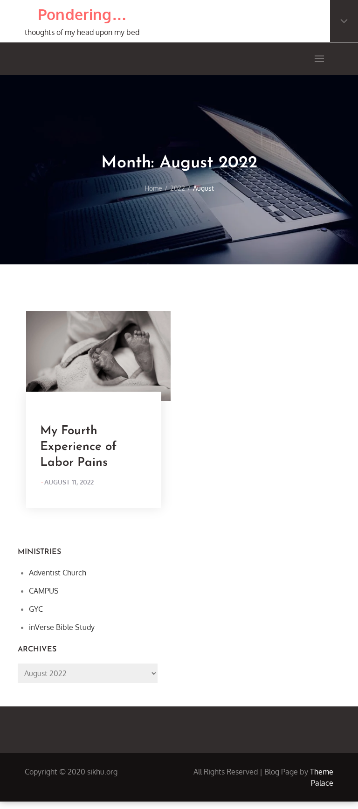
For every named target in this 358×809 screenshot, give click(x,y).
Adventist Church (57, 572)
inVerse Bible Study (62, 627)
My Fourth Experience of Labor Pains (78, 447)
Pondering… (82, 14)
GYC (36, 609)
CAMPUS (44, 590)
